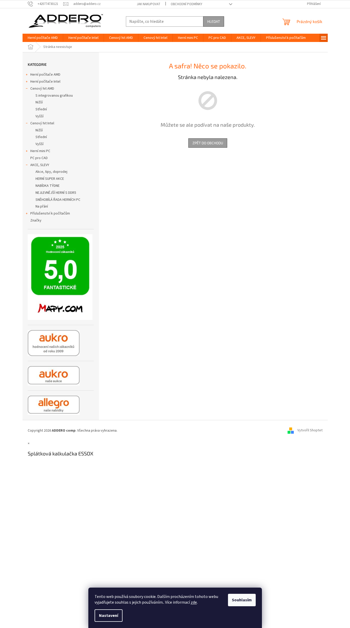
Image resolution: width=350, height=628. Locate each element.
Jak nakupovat (148, 4)
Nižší (39, 102)
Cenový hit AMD (42, 88)
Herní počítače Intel (45, 81)
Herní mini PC (40, 151)
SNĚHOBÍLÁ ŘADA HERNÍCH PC (57, 199)
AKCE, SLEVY (39, 165)
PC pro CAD (39, 158)
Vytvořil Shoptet (310, 430)
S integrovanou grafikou (54, 95)
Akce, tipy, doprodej (51, 171)
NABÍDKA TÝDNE (47, 185)
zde (194, 602)
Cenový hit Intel (42, 123)
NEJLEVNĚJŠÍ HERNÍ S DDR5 (55, 192)
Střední (41, 109)
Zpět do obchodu (207, 143)
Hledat (213, 21)
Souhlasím (242, 600)
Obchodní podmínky (186, 4)
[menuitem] (43, 38)
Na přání (41, 206)
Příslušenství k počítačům (50, 213)
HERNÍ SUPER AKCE (49, 178)
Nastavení (108, 615)
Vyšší (39, 116)
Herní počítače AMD (45, 74)
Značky (35, 220)
